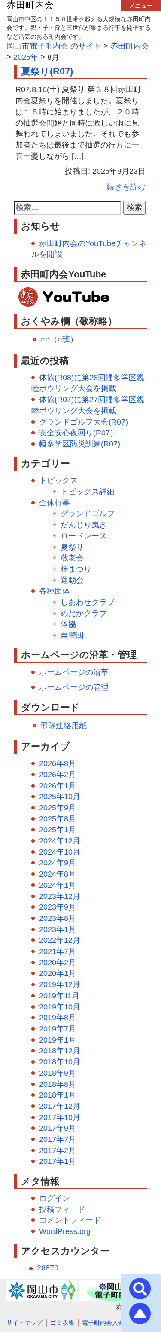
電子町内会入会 (103, 1322)
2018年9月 (57, 1073)
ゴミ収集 (62, 1322)
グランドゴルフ (88, 513)
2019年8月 (57, 1017)
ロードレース (84, 536)
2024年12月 (59, 841)
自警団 (72, 635)
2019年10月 (59, 1007)
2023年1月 (57, 929)
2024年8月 (57, 874)
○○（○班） (59, 339)
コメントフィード (70, 1220)
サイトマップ (24, 1322)
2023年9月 (57, 907)
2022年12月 (59, 940)
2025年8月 (57, 819)
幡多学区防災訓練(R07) (79, 444)
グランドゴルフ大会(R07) (83, 422)
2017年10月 (59, 1117)
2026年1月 (57, 785)
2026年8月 (57, 763)
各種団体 (54, 591)
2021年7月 (57, 951)
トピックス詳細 (88, 491)
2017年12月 (59, 1106)
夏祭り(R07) (47, 71)
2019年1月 (57, 1040)
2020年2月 (57, 962)
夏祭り (72, 547)
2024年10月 (59, 852)
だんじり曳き (84, 524)
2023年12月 (59, 896)
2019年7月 (57, 1028)
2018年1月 (57, 1095)
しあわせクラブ (88, 602)
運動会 (72, 580)
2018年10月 (59, 1062)
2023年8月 (57, 918)
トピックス (58, 480)
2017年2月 (57, 1150)
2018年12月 (59, 1050)
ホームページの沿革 (74, 672)
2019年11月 (59, 995)
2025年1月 (57, 829)
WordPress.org (65, 1231)
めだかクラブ (84, 613)
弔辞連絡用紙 (63, 725)
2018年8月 (57, 1084)
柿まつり (76, 569)
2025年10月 (59, 796)
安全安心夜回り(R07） (78, 432)
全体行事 (54, 502)
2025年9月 (57, 807)
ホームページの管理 (74, 687)
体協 (68, 624)
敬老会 (72, 558)
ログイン (54, 1198)
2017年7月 (57, 1139)
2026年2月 (57, 774)
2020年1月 (57, 973)
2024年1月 (57, 885)
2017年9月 (57, 1128)
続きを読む (126, 186)
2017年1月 (57, 1161)
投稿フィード (62, 1209)
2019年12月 (59, 984)
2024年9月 (57, 862)
